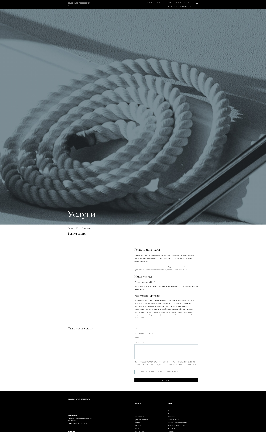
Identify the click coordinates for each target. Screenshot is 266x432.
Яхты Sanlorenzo (139, 417)
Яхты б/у (136, 428)
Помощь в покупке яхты (175, 411)
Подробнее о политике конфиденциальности (176, 365)
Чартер (170, 3)
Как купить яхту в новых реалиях (177, 422)
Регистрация (171, 428)
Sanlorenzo (160, 3)
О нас (178, 3)
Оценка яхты (171, 417)
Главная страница (139, 411)
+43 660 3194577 (173, 6)
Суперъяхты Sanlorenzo (141, 419)
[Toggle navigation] (195, 4)
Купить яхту (137, 425)
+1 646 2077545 (185, 6)
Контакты (187, 3)
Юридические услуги (174, 419)
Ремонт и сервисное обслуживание (178, 425)
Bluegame (149, 3)
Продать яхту (171, 414)
